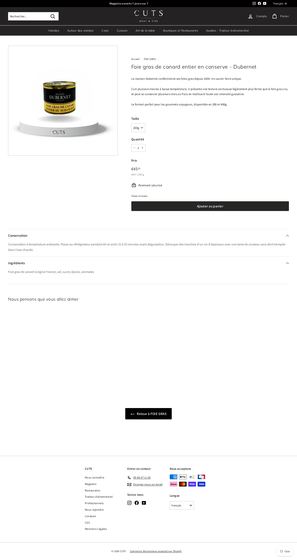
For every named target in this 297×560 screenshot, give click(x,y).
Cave (105, 30)
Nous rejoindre (94, 509)
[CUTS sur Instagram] (129, 502)
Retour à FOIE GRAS (151, 414)
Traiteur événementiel (99, 496)
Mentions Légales (96, 529)
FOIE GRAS (150, 59)
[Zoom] (63, 100)
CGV (87, 522)
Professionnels (94, 503)
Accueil (135, 59)
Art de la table (145, 30)
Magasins (90, 484)
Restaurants (92, 490)
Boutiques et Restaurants (180, 30)
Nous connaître (94, 477)
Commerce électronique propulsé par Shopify (156, 551)
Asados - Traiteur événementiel (227, 30)
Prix (134, 160)
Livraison (90, 516)
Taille (135, 118)
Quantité (137, 139)
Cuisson (122, 30)
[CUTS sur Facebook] (137, 502)
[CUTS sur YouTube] (144, 502)
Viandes (53, 30)
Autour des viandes (80, 30)
